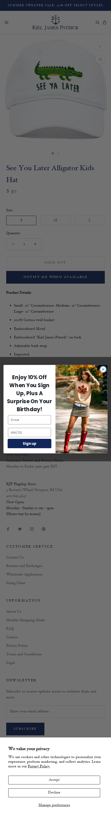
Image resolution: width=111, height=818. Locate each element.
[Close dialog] (103, 369)
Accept (54, 780)
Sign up (29, 443)
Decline (54, 792)
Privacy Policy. (39, 766)
